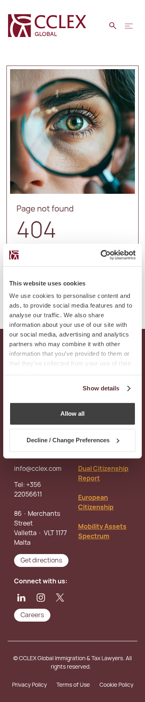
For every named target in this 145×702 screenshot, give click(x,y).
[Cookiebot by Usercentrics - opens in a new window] (102, 255)
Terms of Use (73, 684)
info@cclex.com (38, 468)
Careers (32, 615)
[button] (129, 25)
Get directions (41, 560)
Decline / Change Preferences (68, 440)
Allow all (72, 413)
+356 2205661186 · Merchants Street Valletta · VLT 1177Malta (40, 513)
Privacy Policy (29, 684)
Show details (101, 388)
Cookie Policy (116, 684)
